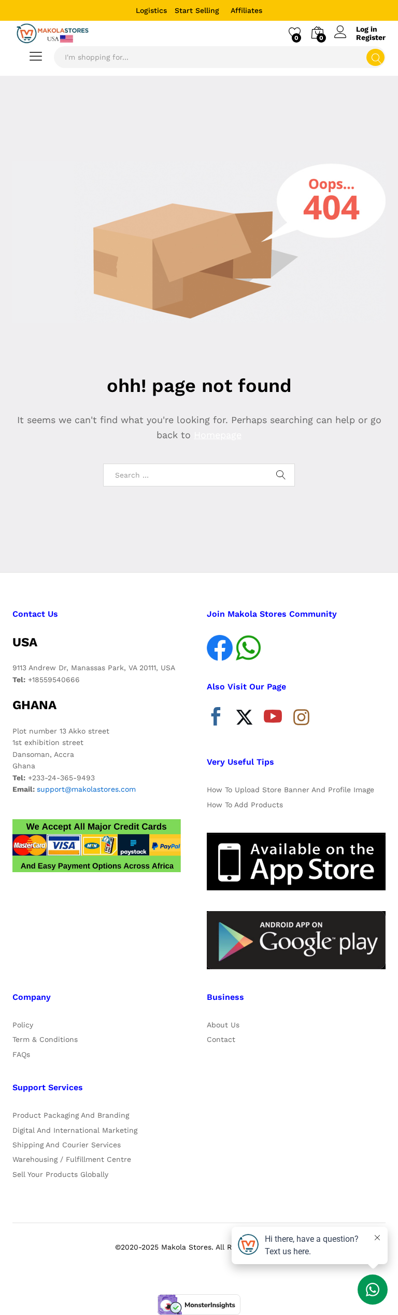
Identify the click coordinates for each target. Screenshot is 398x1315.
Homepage (217, 434)
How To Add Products (245, 805)
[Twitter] (244, 719)
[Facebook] (216, 719)
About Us (223, 1025)
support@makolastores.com (86, 789)
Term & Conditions (45, 1039)
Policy (22, 1025)
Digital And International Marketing (74, 1130)
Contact (221, 1039)
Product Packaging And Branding (70, 1115)
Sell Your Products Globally (60, 1174)
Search (375, 57)
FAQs (21, 1054)
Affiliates (246, 10)
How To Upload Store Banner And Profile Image (290, 789)
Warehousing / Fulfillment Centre (71, 1159)
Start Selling (197, 10)
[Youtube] (273, 719)
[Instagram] (301, 718)
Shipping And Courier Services (66, 1145)
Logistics (151, 10)
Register (371, 37)
